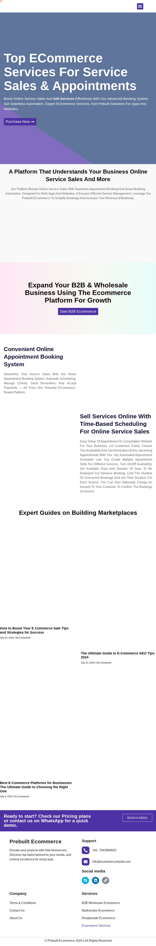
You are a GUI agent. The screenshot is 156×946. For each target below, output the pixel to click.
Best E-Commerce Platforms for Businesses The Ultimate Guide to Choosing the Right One (36, 787)
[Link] (105, 880)
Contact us (17, 910)
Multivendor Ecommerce (98, 910)
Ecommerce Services (96, 925)
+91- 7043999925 (104, 850)
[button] (140, 6)
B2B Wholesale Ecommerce (101, 903)
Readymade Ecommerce (98, 918)
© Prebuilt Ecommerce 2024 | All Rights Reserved (78, 940)
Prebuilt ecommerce (36, 841)
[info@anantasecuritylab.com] (85, 861)
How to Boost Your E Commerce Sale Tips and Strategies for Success (34, 630)
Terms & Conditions (23, 903)
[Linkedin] (95, 880)
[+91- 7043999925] (85, 850)
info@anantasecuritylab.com (111, 861)
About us (16, 918)
